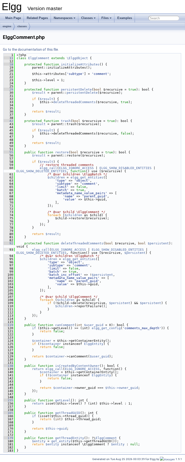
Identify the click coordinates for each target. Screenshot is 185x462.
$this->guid (56, 428)
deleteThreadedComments (74, 102)
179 (8, 438)
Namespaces (63, 18)
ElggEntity (93, 344)
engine (7, 26)
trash (66, 121)
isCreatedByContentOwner (77, 366)
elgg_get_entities (87, 177)
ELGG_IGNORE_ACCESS (76, 168)
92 (8, 243)
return (38, 369)
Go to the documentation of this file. (31, 49)
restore (62, 152)
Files (105, 18)
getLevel (63, 400)
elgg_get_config (106, 328)
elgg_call (48, 168)
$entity (39, 441)
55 (8, 152)
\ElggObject (77, 58)
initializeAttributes (80, 64)
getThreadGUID (67, 413)
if (34, 328)
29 (8, 89)
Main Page (13, 18)
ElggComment (38, 58)
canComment (64, 325)
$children (56, 177)
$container (41, 340)
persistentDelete (76, 89)
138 (8, 366)
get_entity (61, 441)
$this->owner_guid (121, 388)
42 (8, 121)
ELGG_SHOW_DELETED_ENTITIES (41, 171)
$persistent (158, 243)
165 (8, 413)
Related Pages (37, 18)
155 (8, 400)
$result (39, 92)
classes (22, 26)
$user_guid (93, 325)
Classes (87, 18)
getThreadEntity (69, 438)
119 (8, 325)
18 (8, 64)
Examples (124, 18)
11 (8, 58)
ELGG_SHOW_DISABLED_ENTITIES (125, 168)
